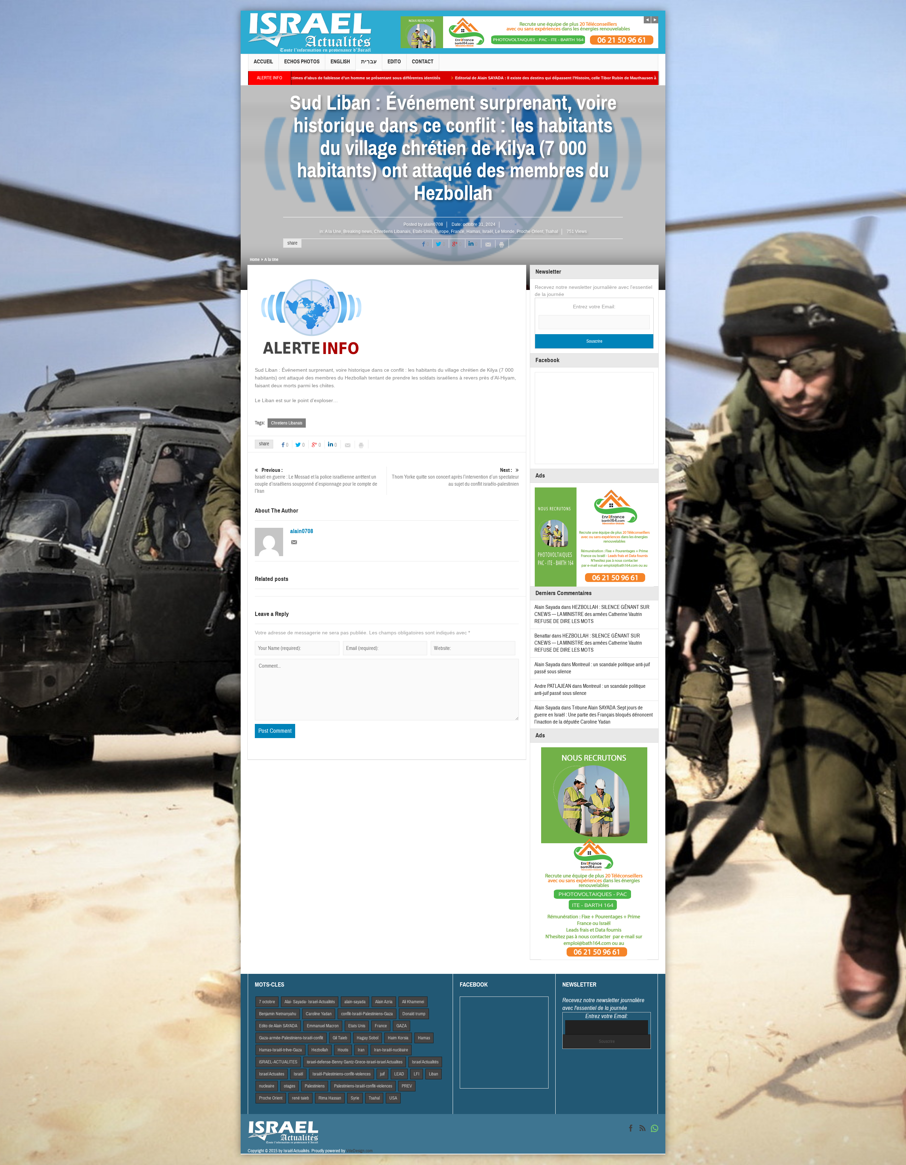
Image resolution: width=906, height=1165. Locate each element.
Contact (423, 61)
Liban (433, 1074)
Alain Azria (383, 1002)
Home (254, 259)
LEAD (399, 1074)
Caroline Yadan (319, 1014)
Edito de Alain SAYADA (278, 1026)
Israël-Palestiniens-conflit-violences (341, 1074)
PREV (407, 1086)
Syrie (355, 1098)
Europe (442, 231)
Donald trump (413, 1014)
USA (393, 1098)
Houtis (343, 1050)
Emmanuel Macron (323, 1026)
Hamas (473, 231)
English (340, 61)
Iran (361, 1050)
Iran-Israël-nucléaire (391, 1050)
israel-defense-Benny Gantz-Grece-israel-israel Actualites (354, 1062)
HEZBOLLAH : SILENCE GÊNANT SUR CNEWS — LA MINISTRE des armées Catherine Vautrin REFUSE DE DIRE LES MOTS (591, 614)
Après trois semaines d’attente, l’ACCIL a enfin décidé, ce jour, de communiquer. (639, 78)
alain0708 (433, 224)
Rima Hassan (330, 1098)
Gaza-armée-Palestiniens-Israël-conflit (291, 1038)
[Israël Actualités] (310, 32)
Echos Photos (302, 61)
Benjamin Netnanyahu (277, 1014)
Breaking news (357, 231)
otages (289, 1086)
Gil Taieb (340, 1038)
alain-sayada (355, 1002)
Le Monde (505, 231)
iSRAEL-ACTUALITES (278, 1062)
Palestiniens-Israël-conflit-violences (363, 1086)
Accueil (263, 61)
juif (382, 1074)
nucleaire (266, 1086)
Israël (487, 231)
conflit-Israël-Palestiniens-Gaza (367, 1014)
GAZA (401, 1026)
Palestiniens (315, 1086)
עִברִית (369, 61)
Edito (394, 61)
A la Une (333, 231)
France (457, 231)
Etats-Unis (422, 231)
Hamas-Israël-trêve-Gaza (280, 1050)
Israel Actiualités (425, 1062)
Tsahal (551, 231)
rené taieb (300, 1098)
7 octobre (267, 1002)
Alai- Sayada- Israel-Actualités (310, 1002)
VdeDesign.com (359, 1151)
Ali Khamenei (413, 1002)
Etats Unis (356, 1026)
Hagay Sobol (367, 1038)
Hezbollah (319, 1050)
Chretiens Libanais (392, 231)
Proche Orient (530, 231)
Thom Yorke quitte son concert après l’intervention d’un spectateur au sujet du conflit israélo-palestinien (455, 477)
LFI (416, 1074)
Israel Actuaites (271, 1074)
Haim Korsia (398, 1038)
